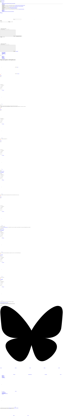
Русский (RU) (3, 391)
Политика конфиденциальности (5, 393)
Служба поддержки (4, 392)
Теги (2, 54)
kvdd (0, 75)
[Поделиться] (8, 162)
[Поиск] (27, 19)
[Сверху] (8, 400)
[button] (0, 1)
